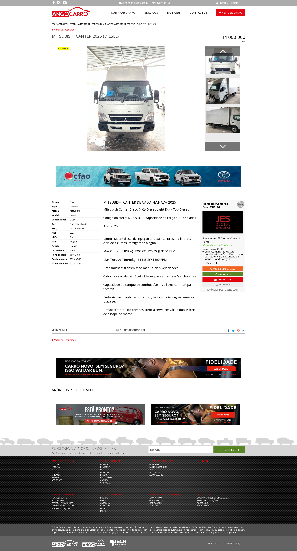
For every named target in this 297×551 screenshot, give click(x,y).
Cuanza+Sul (106, 477)
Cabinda (104, 480)
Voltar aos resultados (65, 29)
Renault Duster (60, 498)
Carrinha (74, 24)
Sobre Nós (202, 503)
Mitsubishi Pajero (61, 508)
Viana (112, 24)
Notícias (174, 12)
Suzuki (55, 472)
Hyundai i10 (154, 464)
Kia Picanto (154, 472)
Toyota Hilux (155, 498)
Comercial (105, 505)
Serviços (151, 12)
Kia (53, 469)
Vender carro (231, 12)
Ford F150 (153, 505)
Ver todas (57, 480)
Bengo (103, 475)
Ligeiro (103, 500)
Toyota (55, 464)
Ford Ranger (155, 503)
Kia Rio (151, 469)
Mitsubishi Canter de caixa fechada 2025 (136, 24)
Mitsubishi (85, 24)
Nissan (55, 477)
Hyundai (56, 467)
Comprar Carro (123, 12)
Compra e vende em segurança (212, 498)
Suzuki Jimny (58, 500)
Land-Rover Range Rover (64, 505)
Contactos (198, 12)
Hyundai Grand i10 (157, 467)
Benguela (105, 467)
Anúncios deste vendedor (222, 289)
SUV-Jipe (104, 498)
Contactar (225, 279)
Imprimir (61, 330)
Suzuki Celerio (155, 475)
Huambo (104, 472)
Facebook (211, 263)
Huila (103, 469)
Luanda (104, 24)
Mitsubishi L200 (156, 500)
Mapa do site (203, 505)
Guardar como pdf (132, 330)
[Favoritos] (222, 284)
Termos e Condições (207, 500)
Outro (103, 508)
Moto (103, 511)
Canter (95, 24)
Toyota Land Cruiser (62, 503)
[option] (126, 98)
